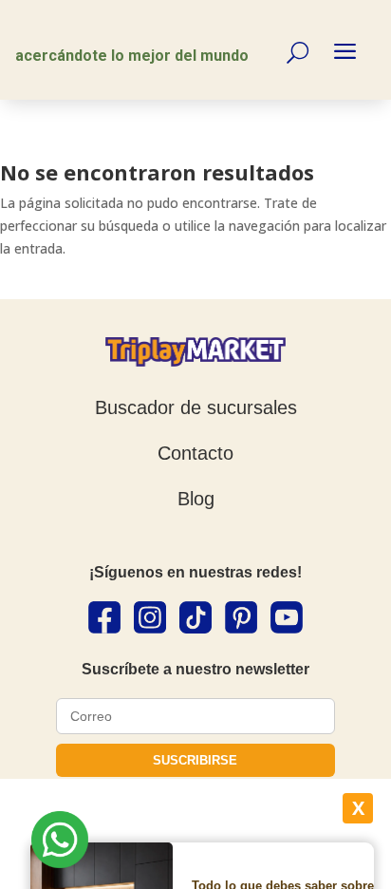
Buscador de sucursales (196, 407)
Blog (195, 498)
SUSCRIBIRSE (195, 760)
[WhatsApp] (59, 843)
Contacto (195, 453)
